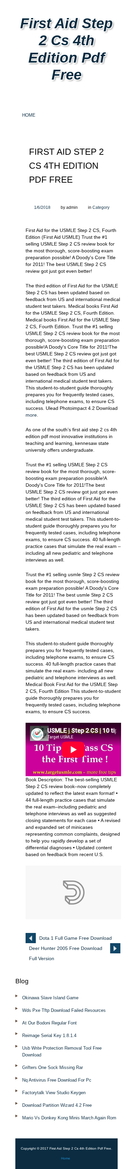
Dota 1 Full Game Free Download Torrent (75, 939)
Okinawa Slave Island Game (50, 997)
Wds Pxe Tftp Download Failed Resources (64, 1010)
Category (100, 207)
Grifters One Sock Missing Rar (52, 1067)
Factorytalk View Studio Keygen (54, 1092)
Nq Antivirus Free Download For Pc (56, 1080)
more (31, 415)
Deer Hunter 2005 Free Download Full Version (65, 949)
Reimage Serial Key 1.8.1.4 (49, 1035)
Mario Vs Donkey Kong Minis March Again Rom (69, 1117)
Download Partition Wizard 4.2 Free (57, 1105)
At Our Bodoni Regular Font (49, 1022)
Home (28, 115)
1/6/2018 (42, 207)
